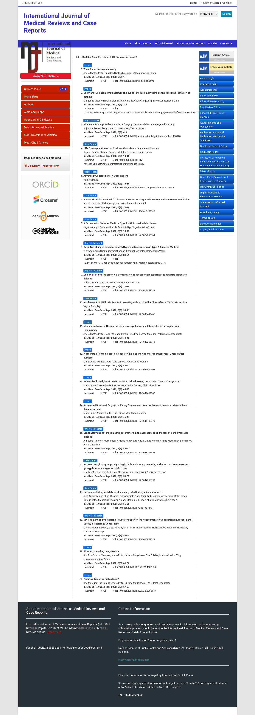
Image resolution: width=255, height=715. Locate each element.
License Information (211, 223)
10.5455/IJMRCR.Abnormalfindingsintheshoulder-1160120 (150, 136)
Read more (54, 632)
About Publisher (208, 89)
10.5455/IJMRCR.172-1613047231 (137, 290)
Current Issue (45, 89)
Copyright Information (212, 229)
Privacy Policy (207, 171)
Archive (212, 43)
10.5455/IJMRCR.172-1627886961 (137, 235)
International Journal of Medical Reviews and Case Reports (60, 23)
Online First (31, 96)
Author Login (207, 78)
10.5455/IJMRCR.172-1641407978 (137, 420)
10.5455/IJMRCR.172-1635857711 (137, 539)
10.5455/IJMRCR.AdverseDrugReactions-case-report (146, 187)
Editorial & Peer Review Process (212, 115)
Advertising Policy (209, 212)
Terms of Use (207, 217)
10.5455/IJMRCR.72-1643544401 (136, 507)
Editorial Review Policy (212, 101)
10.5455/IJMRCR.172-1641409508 (137, 369)
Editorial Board (164, 43)
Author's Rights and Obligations (210, 124)
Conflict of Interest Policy (213, 146)
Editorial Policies (209, 95)
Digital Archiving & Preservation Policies (211, 194)
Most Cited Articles (36, 142)
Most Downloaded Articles (40, 135)
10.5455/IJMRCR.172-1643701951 (137, 452)
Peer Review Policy (210, 107)
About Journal (143, 43)
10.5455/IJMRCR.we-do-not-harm (136, 80)
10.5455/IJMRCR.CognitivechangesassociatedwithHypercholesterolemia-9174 (124, 262)
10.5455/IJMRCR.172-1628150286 (137, 211)
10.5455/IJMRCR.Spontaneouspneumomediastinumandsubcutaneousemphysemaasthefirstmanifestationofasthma (144, 112)
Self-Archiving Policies (212, 186)
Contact (227, 2)
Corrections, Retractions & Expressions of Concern (214, 179)
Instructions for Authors (190, 43)
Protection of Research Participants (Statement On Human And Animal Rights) (214, 161)
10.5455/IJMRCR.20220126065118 (137, 590)
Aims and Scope (34, 112)
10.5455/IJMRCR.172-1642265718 (137, 341)
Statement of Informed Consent (212, 204)
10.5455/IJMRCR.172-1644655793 (137, 480)
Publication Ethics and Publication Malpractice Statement (212, 136)
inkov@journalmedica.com (134, 659)
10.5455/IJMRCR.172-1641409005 (137, 393)
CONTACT (226, 43)
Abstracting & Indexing (38, 119)
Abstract (90, 80)
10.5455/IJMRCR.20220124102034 (137, 567)
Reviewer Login (211, 2)
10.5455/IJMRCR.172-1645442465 (137, 314)
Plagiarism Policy (209, 151)
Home (194, 2)
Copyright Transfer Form (43, 165)
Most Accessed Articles (39, 127)
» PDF (104, 80)
